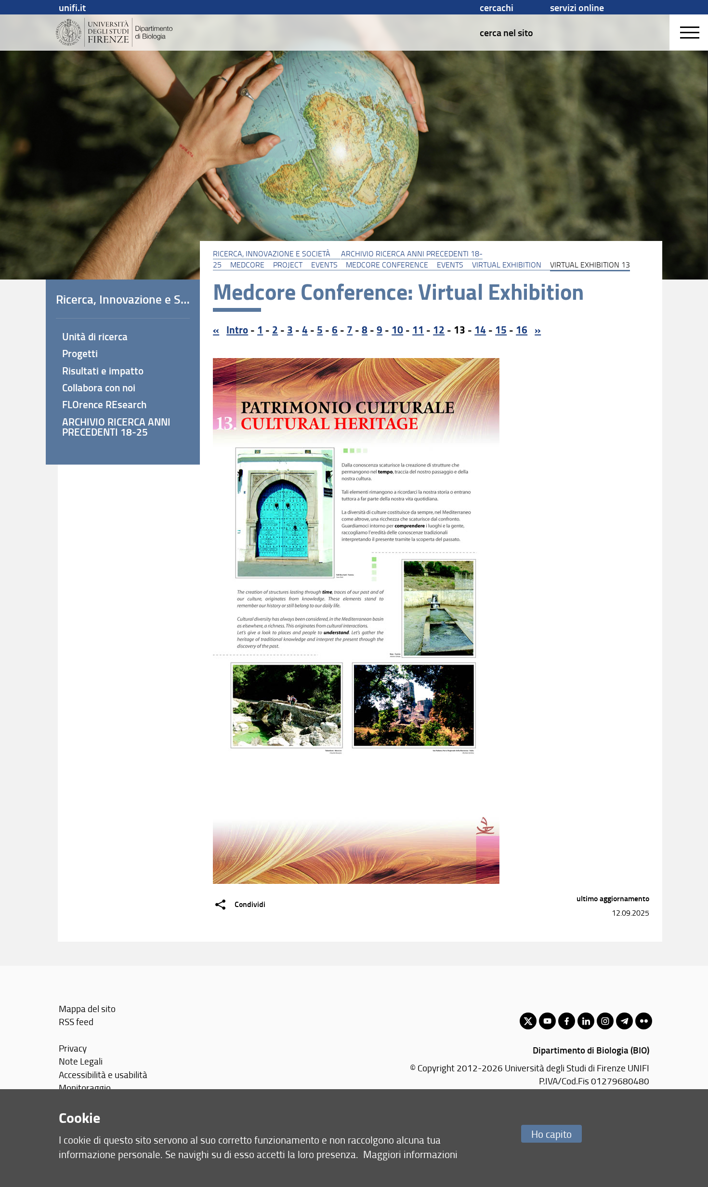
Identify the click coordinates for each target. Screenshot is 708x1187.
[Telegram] (624, 1021)
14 (480, 329)
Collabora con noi (98, 387)
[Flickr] (643, 1021)
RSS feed (76, 1021)
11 (418, 329)
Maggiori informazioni (410, 1154)
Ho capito (551, 1134)
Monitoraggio (85, 1087)
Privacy (73, 1047)
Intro (237, 329)
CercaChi (496, 7)
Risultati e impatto (103, 370)
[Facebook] (566, 1021)
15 (501, 329)
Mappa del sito (87, 1008)
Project (287, 264)
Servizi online (577, 7)
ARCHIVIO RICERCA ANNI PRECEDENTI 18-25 (116, 426)
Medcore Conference (387, 264)
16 (521, 329)
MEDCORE (247, 264)
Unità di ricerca (95, 336)
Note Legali (81, 1060)
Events (324, 264)
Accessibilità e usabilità (103, 1074)
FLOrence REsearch (104, 404)
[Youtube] (547, 1021)
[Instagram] (605, 1021)
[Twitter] (528, 1021)
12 (439, 329)
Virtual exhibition (506, 264)
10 (397, 329)
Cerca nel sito (506, 32)
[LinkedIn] (585, 1021)
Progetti (80, 353)
